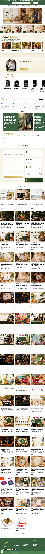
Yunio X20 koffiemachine (15, 88)
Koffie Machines (15, 543)
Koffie (14, 541)
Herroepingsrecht (25, 544)
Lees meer (5, 127)
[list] (22, 122)
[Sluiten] (2, 551)
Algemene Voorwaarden (26, 546)
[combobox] (23, 3)
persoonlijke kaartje (7, 0)
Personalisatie (14, 0)
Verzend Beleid (25, 545)
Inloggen (33, 0)
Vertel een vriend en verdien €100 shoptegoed (26, 0)
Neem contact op (27, 145)
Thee (13, 544)
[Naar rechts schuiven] (43, 87)
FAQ (23, 541)
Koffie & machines (12, 5)
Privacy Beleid (25, 543)
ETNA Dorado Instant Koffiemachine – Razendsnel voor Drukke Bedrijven (34, 89)
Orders (34, 543)
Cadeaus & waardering (21, 5)
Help (20, 0)
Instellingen (34, 545)
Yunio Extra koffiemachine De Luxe (7, 88)
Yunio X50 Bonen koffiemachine (25, 88)
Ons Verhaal (28, 5)
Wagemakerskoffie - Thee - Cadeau (7, 551)
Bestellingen (35, 544)
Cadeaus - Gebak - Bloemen (16, 545)
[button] (41, 3)
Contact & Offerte (34, 5)
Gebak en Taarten (15, 546)
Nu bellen (30, 155)
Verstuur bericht (13, 176)
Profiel (34, 541)
